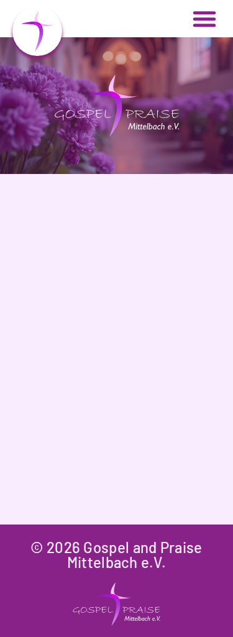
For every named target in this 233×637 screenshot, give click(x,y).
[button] (204, 18)
